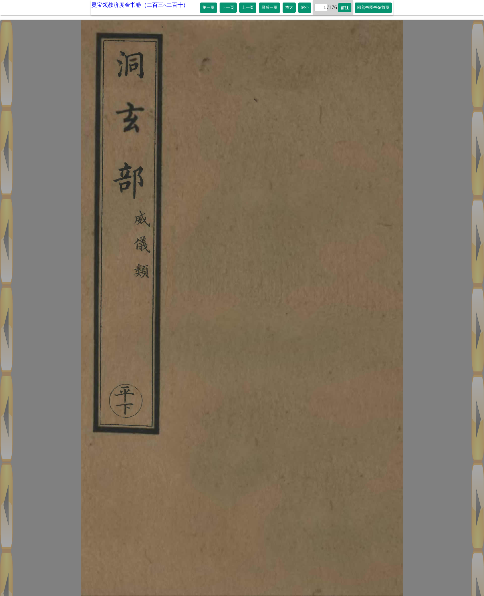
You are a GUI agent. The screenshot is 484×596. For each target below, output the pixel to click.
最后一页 (269, 7)
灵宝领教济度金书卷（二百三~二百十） (140, 5)
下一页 (228, 7)
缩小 (305, 7)
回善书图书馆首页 (373, 7)
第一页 (208, 7)
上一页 (248, 7)
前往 (345, 8)
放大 (289, 7)
